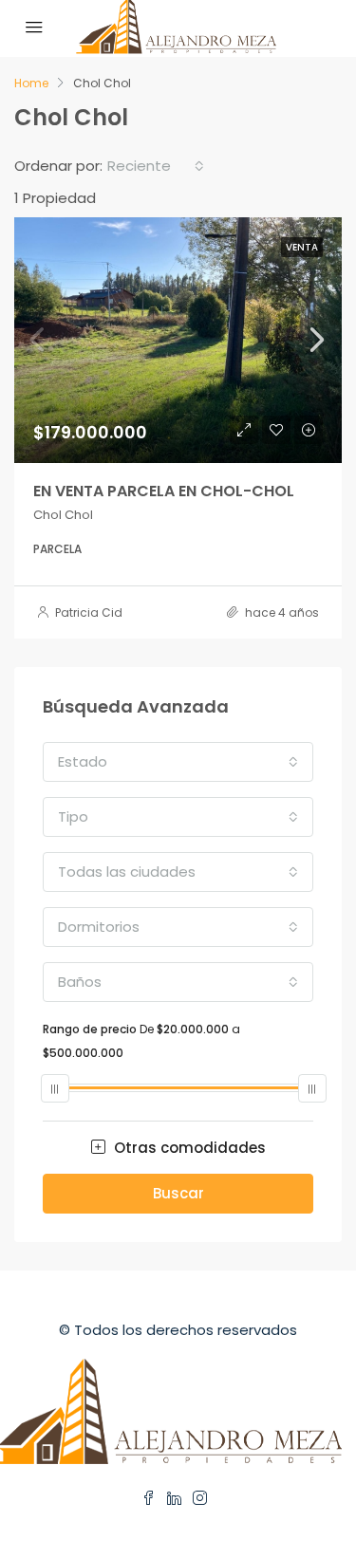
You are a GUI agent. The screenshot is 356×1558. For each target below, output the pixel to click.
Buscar (178, 1193)
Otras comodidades (188, 1148)
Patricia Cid (88, 612)
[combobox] (155, 166)
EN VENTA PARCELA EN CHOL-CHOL (163, 491)
